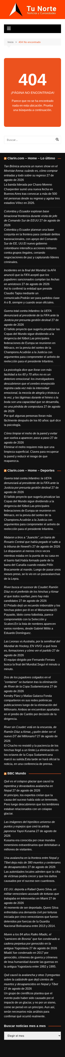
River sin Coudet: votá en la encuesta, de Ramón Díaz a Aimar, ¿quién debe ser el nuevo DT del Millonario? (30, 732)
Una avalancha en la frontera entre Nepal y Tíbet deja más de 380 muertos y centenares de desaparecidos (32, 862)
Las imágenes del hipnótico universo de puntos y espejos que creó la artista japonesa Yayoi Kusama (29, 826)
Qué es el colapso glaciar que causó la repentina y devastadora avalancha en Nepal (29, 786)
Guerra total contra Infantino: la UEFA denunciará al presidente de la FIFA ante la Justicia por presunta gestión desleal (31, 315)
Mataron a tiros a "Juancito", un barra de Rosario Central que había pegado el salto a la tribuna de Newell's (32, 542)
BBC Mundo (16, 773)
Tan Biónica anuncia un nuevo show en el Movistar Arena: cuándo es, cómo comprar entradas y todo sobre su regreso (31, 171)
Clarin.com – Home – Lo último (31, 158)
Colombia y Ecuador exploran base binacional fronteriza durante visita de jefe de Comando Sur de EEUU (30, 216)
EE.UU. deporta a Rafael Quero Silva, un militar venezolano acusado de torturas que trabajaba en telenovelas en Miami (31, 894)
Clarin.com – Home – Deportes (31, 470)
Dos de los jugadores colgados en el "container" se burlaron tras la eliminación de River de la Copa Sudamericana (30, 682)
